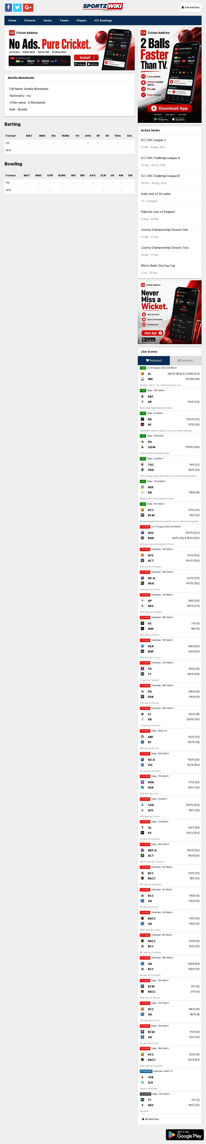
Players (82, 20)
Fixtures (29, 20)
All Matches (151, 1119)
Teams (64, 20)
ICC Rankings (103, 20)
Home (12, 20)
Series (47, 20)
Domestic (186, 360)
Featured (155, 360)
